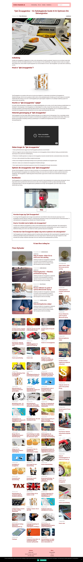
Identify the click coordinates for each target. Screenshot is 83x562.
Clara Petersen (43, 284)
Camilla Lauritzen (43, 300)
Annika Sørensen (44, 251)
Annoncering (34, 4)
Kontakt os (49, 4)
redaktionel (68, 16)
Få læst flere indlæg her (41, 243)
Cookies (43, 4)
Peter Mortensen (23, 16)
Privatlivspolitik (43, 560)
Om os (39, 4)
